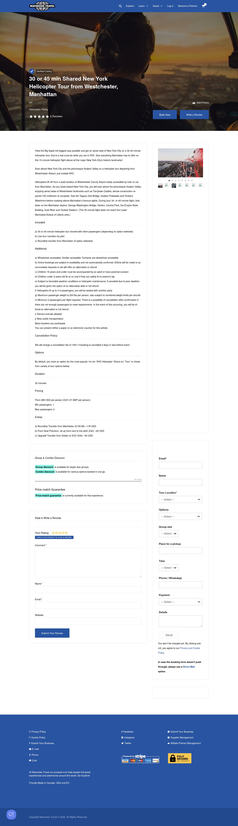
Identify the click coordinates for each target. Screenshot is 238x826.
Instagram (129, 737)
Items (203, 6)
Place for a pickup (170, 544)
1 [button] (169, 180)
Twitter (128, 743)
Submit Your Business (42, 743)
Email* (163, 458)
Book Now (164, 114)
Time (162, 561)
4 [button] (179, 180)
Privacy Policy (38, 731)
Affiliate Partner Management (185, 743)
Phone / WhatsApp (170, 578)
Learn (142, 5)
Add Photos (202, 102)
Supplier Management (181, 737)
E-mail (35, 749)
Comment (41, 545)
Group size (165, 527)
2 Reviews (56, 116)
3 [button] (175, 180)
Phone (35, 754)
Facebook (128, 731)
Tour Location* (168, 492)
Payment (164, 595)
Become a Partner (187, 5)
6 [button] (185, 180)
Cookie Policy (38, 737)
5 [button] (182, 180)
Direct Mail (189, 666)
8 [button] (191, 180)
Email (38, 599)
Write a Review (194, 114)
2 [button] (172, 180)
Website (39, 615)
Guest (156, 5)
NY (31, 102)
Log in (170, 5)
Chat (34, 760)
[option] (180, 162)
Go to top (138, 479)
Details (163, 612)
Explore (130, 5)
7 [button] (188, 180)
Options (164, 509)
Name (39, 583)
